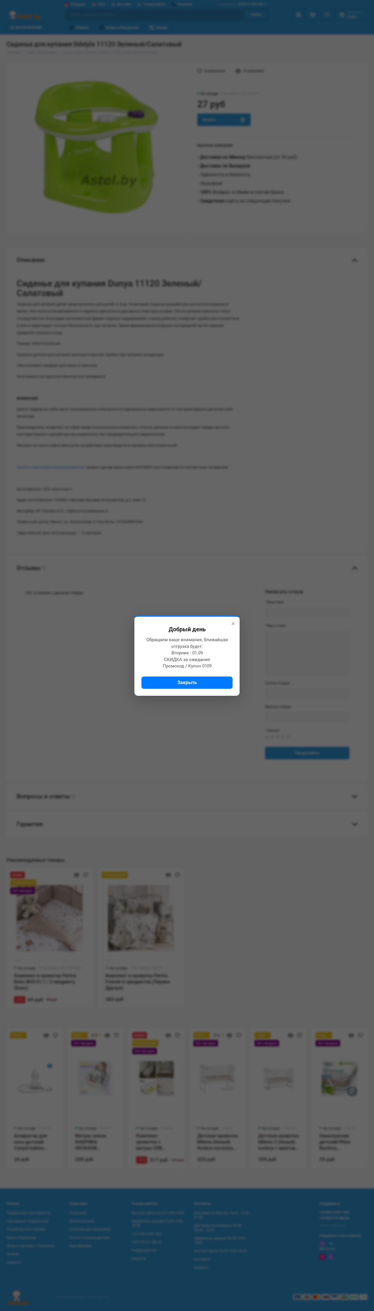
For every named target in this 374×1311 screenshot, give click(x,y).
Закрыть (187, 682)
